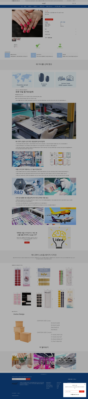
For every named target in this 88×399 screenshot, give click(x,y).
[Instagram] (75, 394)
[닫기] (85, 384)
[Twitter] (71, 394)
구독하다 (81, 391)
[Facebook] (72, 394)
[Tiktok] (78, 394)
